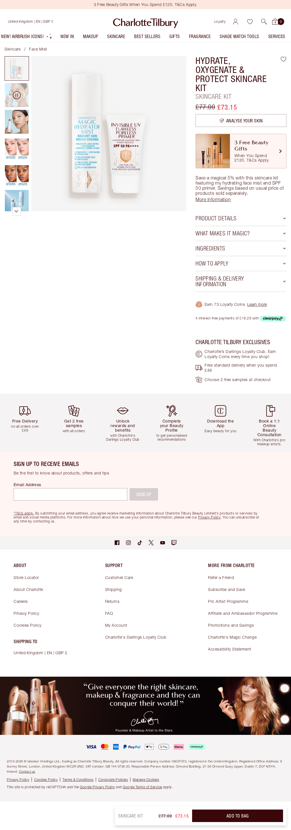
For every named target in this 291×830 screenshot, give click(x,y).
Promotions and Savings (231, 625)
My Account (116, 625)
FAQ (109, 613)
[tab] (17, 68)
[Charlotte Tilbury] (145, 21)
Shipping (113, 589)
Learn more (257, 304)
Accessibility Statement (229, 649)
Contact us (27, 771)
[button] (264, 21)
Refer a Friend (221, 577)
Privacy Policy (26, 613)
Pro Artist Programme (228, 601)
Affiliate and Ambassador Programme (242, 613)
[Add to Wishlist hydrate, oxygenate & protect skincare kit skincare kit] (283, 59)
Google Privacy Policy (97, 787)
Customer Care (119, 577)
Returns (112, 601)
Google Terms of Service (142, 787)
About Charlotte (28, 589)
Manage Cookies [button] (146, 779)
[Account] (235, 21)
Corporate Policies (113, 779)
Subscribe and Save (226, 589)
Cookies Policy (27, 625)
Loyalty (220, 21)
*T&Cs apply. (24, 513)
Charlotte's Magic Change (232, 637)
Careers (21, 601)
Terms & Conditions (78, 779)
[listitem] (27, 37)
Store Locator (26, 577)
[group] (26, 422)
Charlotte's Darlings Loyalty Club (136, 637)
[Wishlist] (250, 21)
